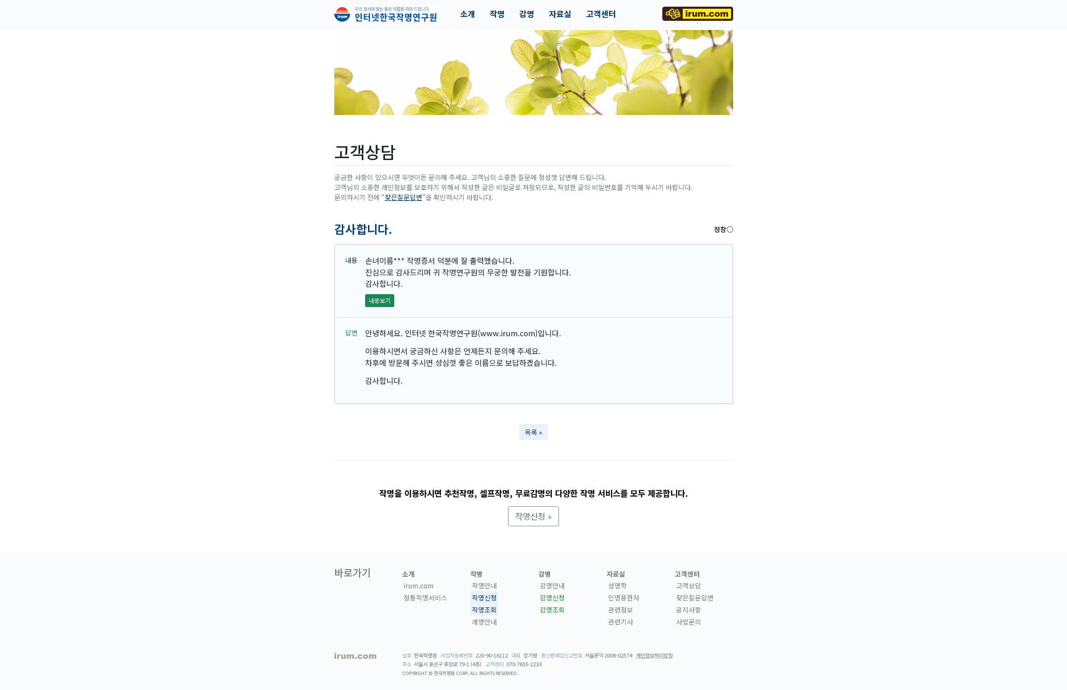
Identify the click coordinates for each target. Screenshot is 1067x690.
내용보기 (380, 300)
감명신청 (552, 597)
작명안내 (484, 586)
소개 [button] (467, 14)
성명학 (617, 586)
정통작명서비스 (425, 597)
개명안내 (484, 622)
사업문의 (688, 622)
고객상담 (688, 586)
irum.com (418, 586)
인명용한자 (623, 597)
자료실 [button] (560, 14)
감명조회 (552, 610)
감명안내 (552, 586)
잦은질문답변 (403, 197)
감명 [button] (526, 14)
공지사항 (688, 610)
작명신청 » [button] (533, 516)
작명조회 (484, 610)
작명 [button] (497, 14)
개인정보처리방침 (654, 655)
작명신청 (484, 597)
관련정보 (620, 610)
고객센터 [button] (601, 14)
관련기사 (620, 622)
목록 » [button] (533, 432)
